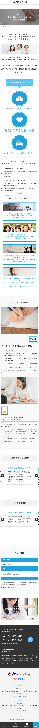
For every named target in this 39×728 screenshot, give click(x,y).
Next (36, 475)
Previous (2, 475)
